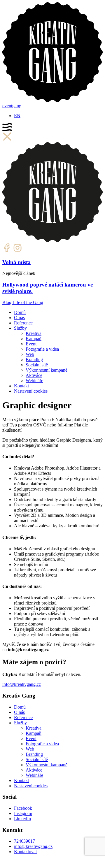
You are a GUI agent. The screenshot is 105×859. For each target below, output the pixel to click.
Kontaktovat (25, 851)
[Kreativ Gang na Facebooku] (7, 250)
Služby (20, 328)
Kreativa (33, 333)
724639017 (24, 841)
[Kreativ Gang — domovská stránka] (52, 100)
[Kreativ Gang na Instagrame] (17, 250)
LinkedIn (22, 818)
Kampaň (33, 338)
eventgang (11, 105)
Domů (20, 312)
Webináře (34, 380)
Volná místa (16, 262)
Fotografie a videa (42, 349)
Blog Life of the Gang (22, 302)
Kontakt (21, 385)
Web (30, 354)
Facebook (23, 808)
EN (17, 115)
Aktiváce (34, 375)
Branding (34, 359)
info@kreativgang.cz (21, 684)
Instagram (23, 813)
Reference (23, 322)
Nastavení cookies (31, 391)
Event (31, 343)
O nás (19, 317)
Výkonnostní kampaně (46, 370)
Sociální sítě (37, 364)
